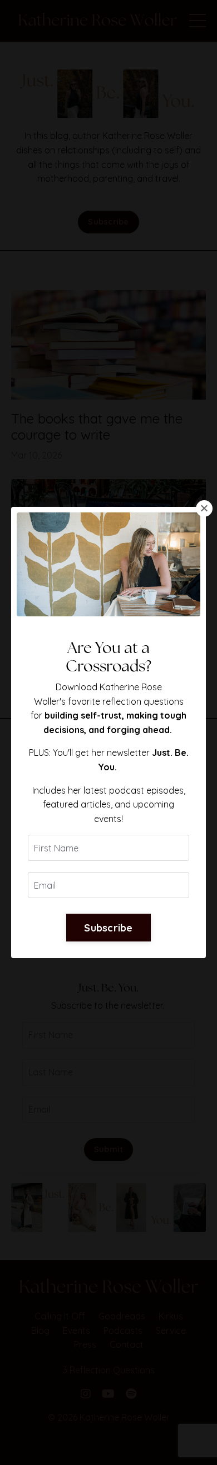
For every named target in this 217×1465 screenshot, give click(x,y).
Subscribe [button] (108, 927)
